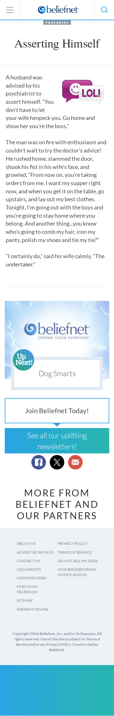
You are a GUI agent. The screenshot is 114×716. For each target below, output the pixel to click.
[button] (104, 10)
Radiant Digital (33, 609)
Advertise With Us (35, 552)
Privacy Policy (73, 543)
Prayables (57, 22)
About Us (26, 543)
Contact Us (28, 560)
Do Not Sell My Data (78, 560)
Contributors (31, 578)
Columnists (29, 569)
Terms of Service (75, 552)
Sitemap (25, 600)
